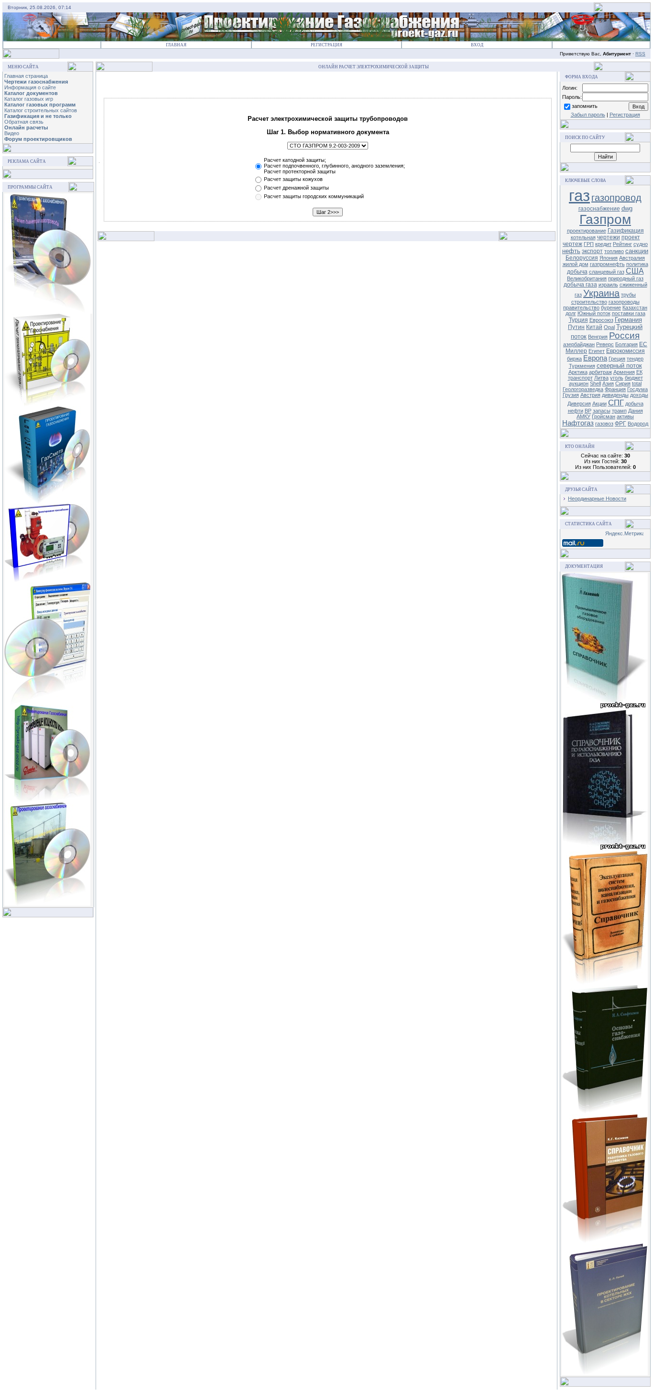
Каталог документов (31, 93)
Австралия (632, 258)
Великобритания (587, 278)
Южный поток (593, 313)
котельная (583, 237)
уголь (616, 378)
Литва (601, 378)
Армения (624, 372)
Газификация (626, 230)
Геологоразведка (583, 389)
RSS (640, 53)
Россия (624, 335)
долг (571, 313)
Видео (11, 133)
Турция (578, 320)
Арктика (578, 372)
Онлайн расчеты (26, 127)
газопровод (616, 197)
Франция (615, 389)
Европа (595, 358)
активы (625, 416)
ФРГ (620, 423)
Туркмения (582, 366)
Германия (628, 319)
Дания (635, 411)
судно (640, 244)
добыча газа (580, 284)
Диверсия (579, 403)
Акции (599, 403)
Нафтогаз (578, 423)
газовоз (604, 423)
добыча (577, 271)
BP (588, 411)
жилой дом (575, 264)
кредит (603, 244)
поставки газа (628, 313)
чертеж (572, 244)
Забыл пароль (588, 114)
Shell (595, 383)
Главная (176, 45)
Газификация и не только (38, 116)
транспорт (580, 378)
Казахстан (634, 307)
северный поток (619, 365)
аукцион (578, 383)
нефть (571, 251)
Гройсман (603, 416)
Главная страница (26, 76)
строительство (589, 302)
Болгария (626, 344)
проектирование (586, 231)
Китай (594, 327)
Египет (596, 351)
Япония (608, 258)
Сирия (623, 383)
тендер (635, 358)
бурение (611, 307)
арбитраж (600, 372)
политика (637, 264)
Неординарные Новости (597, 498)
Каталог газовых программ (40, 104)
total (637, 383)
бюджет (634, 378)
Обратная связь (24, 122)
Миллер (576, 351)
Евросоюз (601, 320)
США (635, 271)
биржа (574, 358)
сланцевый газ (606, 272)
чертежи (608, 237)
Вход (477, 45)
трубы (628, 295)
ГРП (589, 244)
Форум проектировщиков (38, 139)
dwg (626, 208)
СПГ (616, 402)
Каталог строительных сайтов (40, 110)
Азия (608, 383)
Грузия (571, 395)
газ (579, 195)
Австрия (590, 395)
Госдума (637, 389)
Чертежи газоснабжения (36, 82)
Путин (576, 327)
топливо (614, 251)
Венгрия (598, 337)
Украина (601, 293)
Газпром (605, 219)
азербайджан (579, 344)
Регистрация (326, 45)
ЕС (643, 344)
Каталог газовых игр (28, 99)
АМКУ (583, 416)
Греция (617, 358)
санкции (636, 251)
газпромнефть (607, 264)
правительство (581, 307)
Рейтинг (622, 244)
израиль (608, 284)
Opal (609, 327)
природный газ (625, 278)
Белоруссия (582, 258)
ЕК (639, 372)
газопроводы (624, 302)
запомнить (585, 106)
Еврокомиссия (625, 351)
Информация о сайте (30, 87)
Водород (638, 423)
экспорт (592, 251)
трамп (619, 411)
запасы (601, 411)
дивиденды (615, 395)
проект (630, 237)
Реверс (605, 344)
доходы (639, 395)
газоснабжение (599, 208)
